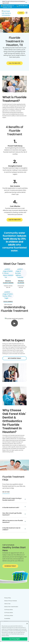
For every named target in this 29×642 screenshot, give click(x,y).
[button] (26, 13)
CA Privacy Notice (8, 609)
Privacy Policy (7, 598)
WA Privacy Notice (8, 615)
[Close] (27, 623)
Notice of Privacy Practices (10, 600)
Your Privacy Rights (14, 639)
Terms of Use (7, 603)
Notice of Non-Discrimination (11, 606)
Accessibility (7, 618)
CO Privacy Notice (8, 612)
